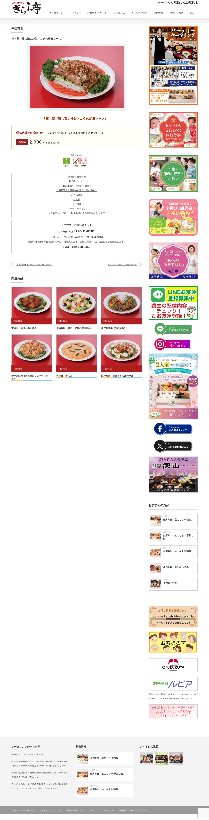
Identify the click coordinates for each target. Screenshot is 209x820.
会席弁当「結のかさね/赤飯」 (178, 551)
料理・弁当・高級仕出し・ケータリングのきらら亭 (175, 817)
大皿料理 (76, 204)
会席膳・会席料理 (77, 176)
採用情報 (158, 12)
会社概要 (122, 810)
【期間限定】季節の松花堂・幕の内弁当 (76, 190)
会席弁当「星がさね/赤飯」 (177, 567)
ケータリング (56, 12)
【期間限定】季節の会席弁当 (77, 186)
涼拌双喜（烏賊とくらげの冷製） (122, 264)
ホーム (15, 810)
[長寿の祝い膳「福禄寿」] (146, 758)
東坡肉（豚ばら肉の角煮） (25, 328)
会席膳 (166, 579)
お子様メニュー (77, 181)
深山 (192, 12)
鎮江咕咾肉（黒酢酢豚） (113, 328)
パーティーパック (77, 208)
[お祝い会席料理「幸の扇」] (176, 758)
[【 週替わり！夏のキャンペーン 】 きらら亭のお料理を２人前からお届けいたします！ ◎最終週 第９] (173, 386)
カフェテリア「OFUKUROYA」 (102, 810)
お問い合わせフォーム (138, 810)
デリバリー (75, 12)
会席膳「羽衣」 (171, 583)
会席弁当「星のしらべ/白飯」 (178, 519)
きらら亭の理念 (139, 12)
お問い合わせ (176, 12)
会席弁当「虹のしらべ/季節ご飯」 (107, 773)
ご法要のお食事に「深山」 (75, 810)
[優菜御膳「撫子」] (161, 758)
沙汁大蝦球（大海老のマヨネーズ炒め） (34, 264)
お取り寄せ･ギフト (97, 12)
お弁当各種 (76, 195)
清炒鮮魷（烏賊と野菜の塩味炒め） (74, 328)
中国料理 (17, 321)
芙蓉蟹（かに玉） (65, 375)
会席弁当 (166, 516)
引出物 (76, 199)
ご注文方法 (119, 12)
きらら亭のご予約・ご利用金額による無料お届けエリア (76, 213)
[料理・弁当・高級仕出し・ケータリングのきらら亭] (31, 9)
